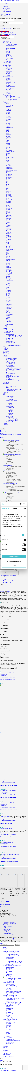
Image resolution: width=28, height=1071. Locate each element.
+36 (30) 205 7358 (5, 902)
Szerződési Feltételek (8, 925)
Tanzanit (8, 298)
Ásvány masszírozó (11, 48)
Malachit (8, 222)
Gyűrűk (8, 69)
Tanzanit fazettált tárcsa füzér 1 (8, 679)
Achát (7, 103)
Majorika (8, 221)
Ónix (7, 240)
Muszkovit (8, 233)
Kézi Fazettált (12, 363)
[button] (4, 674)
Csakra (8, 143)
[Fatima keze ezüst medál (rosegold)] (9, 854)
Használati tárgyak (10, 82)
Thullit (7, 305)
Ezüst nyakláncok (10, 342)
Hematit (8, 173)
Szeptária (8, 289)
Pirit (7, 252)
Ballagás (5, 325)
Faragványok (9, 416)
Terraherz (8, 303)
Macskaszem (9, 216)
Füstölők (5, 349)
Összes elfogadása (14, 556)
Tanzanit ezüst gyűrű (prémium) (8, 797)
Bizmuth (8, 133)
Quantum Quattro (10, 259)
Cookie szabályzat (7, 926)
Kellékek (5, 372)
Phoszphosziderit (10, 249)
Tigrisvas (8, 308)
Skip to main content (14, 0)
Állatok (8, 78)
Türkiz (7, 311)
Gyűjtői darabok (10, 421)
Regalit (8, 260)
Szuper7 (8, 297)
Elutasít (14, 565)
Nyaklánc (11, 404)
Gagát (7, 161)
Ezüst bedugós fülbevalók (15, 335)
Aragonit (8, 117)
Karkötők (5, 356)
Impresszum (6, 930)
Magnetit (8, 218)
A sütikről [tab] (23, 508)
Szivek (8, 1030)
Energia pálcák (10, 331)
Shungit (8, 274)
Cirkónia (8, 139)
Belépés (2, 25)
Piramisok (8, 89)
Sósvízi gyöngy (13, 99)
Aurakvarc (8, 123)
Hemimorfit (9, 174)
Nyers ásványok (10, 59)
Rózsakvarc (9, 264)
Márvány (8, 225)
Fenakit (8, 153)
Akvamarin (9, 107)
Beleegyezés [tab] (5, 508)
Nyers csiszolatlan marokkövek (14, 389)
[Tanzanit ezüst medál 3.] (6, 815)
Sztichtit (8, 294)
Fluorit (7, 154)
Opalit (7, 243)
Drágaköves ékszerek (11, 400)
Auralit (8, 124)
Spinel (7, 281)
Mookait (8, 231)
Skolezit (8, 277)
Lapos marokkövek (11, 386)
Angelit (8, 113)
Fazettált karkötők (10, 362)
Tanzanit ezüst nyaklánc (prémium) (9, 809)
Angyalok (8, 79)
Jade (7, 182)
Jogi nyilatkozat (7, 929)
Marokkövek (6, 383)
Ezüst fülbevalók (10, 334)
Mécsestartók (9, 58)
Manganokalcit (10, 223)
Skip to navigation (4, 0)
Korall (7, 198)
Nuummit (8, 238)
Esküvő (5, 327)
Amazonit (8, 109)
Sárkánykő (9, 270)
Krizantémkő (9, 199)
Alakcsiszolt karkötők (11, 358)
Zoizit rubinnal (9, 324)
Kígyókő (8, 195)
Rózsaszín (5, 423)
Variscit (8, 317)
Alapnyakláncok (10, 1039)
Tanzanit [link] (2, 605)
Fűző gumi (9, 378)
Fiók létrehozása (8, 15)
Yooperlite (8, 321)
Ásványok (5, 102)
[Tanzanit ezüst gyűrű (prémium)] (8, 790)
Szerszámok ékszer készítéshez (13, 380)
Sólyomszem (9, 280)
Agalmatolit (6, 41)
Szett (10, 414)
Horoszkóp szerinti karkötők (13, 369)
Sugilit (7, 284)
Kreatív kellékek (10, 379)
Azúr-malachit (9, 127)
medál (8, 591)
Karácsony (5, 355)
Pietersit (8, 250)
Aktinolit (8, 106)
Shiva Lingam (9, 272)
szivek (7, 91)
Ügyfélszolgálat (7, 927)
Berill (7, 132)
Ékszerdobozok (10, 50)
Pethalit (8, 248)
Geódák (8, 54)
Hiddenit (8, 175)
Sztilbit (8, 296)
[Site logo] (8, 32)
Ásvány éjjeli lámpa (11, 47)
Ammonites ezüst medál (6, 849)
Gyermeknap (6, 351)
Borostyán (8, 134)
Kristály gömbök (10, 88)
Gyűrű (11, 409)
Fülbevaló (11, 407)
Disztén (8, 147)
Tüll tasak (8, 61)
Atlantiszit (8, 122)
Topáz (7, 310)
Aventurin (8, 126)
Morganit (8, 232)
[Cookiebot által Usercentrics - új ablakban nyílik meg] (19, 504)
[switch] (24, 540)
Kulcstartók (9, 57)
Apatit (7, 115)
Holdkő (8, 178)
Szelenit (8, 287)
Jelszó (4, 22)
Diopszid (8, 146)
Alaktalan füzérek (10, 96)
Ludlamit (8, 215)
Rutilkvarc (8, 269)
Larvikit (8, 211)
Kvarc (7, 205)
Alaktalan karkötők (11, 359)
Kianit (7, 192)
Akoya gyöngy (10, 105)
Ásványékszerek (7, 65)
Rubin (7, 266)
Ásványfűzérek (7, 95)
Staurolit (8, 283)
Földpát (5, 346)
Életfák (8, 51)
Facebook (2, 907)
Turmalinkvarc (9, 314)
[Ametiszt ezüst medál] (6, 828)
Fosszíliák (8, 52)
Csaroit (8, 144)
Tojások (8, 92)
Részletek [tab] (14, 508)
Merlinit (8, 226)
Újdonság (5, 424)
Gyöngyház (9, 167)
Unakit (8, 315)
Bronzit (8, 136)
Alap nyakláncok (10, 373)
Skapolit (8, 276)
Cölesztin (8, 141)
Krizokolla (8, 201)
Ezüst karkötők (10, 339)
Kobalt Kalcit (9, 197)
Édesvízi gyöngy (10, 151)
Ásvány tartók (9, 375)
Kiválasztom (8, 1069)
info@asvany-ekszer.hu (6, 904)
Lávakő (8, 212)
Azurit (7, 129)
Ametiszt (8, 110)
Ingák (7, 83)
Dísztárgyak (9, 81)
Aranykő (8, 119)
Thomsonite (9, 304)
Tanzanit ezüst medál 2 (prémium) (8, 785)
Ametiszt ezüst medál (5, 837)
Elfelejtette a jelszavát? (5, 28)
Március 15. (6, 382)
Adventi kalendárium (11, 44)
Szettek (8, 75)
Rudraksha (9, 267)
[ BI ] (12, 939)
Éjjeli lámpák (9, 493)
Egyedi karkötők (10, 361)
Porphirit (8, 253)
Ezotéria (5, 328)
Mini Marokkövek (10, 388)
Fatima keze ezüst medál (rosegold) (9, 861)
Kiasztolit (8, 194)
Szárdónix (8, 286)
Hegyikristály (9, 168)
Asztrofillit (8, 120)
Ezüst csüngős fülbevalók (15, 337)
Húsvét (5, 352)
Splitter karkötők (10, 371)
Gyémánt (8, 165)
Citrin (7, 140)
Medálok (8, 72)
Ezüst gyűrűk (9, 338)
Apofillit (8, 116)
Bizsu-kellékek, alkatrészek (13, 376)
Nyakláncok (9, 74)
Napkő (8, 235)
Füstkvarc (8, 160)
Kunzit (8, 204)
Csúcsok (11, 417)
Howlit (8, 180)
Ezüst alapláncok (13, 344)
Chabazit (8, 137)
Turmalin (8, 313)
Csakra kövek (9, 330)
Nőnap (4, 393)
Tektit (7, 301)
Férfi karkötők (9, 365)
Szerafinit (8, 290)
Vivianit (8, 318)
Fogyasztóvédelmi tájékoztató (10, 934)
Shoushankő (9, 273)
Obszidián (8, 239)
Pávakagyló (9, 245)
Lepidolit (8, 214)
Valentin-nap (6, 426)
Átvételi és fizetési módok (9, 923)
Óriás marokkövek (10, 390)
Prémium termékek (4, 31)
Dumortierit (9, 150)
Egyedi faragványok (14, 419)
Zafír (7, 322)
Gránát (8, 164)
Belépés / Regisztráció (8, 1056)
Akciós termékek (7, 62)
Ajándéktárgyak (7, 42)
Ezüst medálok (9, 341)
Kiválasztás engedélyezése (14, 561)
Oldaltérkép (6, 932)
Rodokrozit (9, 262)
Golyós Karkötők (10, 366)
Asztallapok (12, 397)
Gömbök (8, 1025)
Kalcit (7, 188)
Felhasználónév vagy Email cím (10, 18)
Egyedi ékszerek (10, 66)
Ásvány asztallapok (11, 45)
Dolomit (8, 149)
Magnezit (8, 219)
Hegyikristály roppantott (12, 170)
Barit (7, 130)
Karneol (8, 190)
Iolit (7, 181)
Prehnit (8, 256)
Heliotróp (8, 171)
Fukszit (8, 156)
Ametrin (8, 112)
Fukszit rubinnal (10, 157)
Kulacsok (8, 55)
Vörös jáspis (9, 320)
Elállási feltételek (7, 933)
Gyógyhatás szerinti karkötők (13, 368)
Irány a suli (6, 354)
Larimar (8, 209)
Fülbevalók (9, 68)
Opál (7, 242)
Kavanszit (8, 191)
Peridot (8, 246)
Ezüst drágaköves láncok (15, 345)
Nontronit (8, 236)
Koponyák (8, 85)
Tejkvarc (8, 300)
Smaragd (8, 279)
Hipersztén (9, 177)
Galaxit (8, 163)
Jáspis (7, 184)
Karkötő (11, 402)
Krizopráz (8, 202)
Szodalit (8, 293)
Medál (10, 403)
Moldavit (8, 229)
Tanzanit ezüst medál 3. (6, 823)
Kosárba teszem (9, 573)
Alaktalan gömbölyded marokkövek (15, 385)
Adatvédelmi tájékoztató (9, 922)
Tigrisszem (9, 307)
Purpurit (8, 257)
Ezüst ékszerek (6, 332)
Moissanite (9, 228)
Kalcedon (8, 187)
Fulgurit (8, 158)
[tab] (4, 579)
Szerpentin (8, 291)
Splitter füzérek (10, 100)
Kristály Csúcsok (10, 86)
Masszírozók (9, 497)
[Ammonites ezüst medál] (6, 842)
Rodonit (8, 263)
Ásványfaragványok (8, 76)
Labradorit (8, 206)
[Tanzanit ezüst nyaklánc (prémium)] (9, 802)
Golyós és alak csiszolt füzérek (13, 98)
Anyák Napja (6, 64)
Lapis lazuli (9, 208)
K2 (7, 185)
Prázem (8, 255)
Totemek (8, 93)
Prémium (5, 395)
